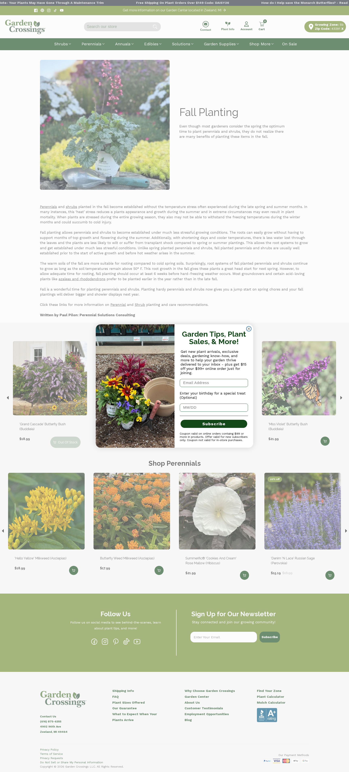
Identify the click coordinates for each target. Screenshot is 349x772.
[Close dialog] (248, 328)
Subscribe (214, 423)
